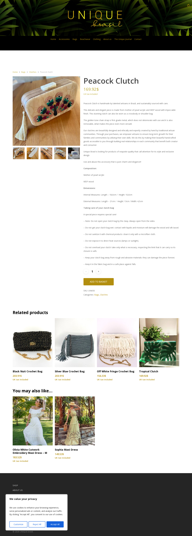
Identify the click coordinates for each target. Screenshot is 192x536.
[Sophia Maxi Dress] (75, 420)
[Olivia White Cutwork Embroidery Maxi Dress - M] (33, 420)
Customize (18, 524)
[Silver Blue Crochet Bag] (75, 342)
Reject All (37, 524)
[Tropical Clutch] (159, 342)
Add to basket (98, 281)
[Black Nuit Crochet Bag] (33, 342)
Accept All (55, 524)
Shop (15, 485)
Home (15, 72)
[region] (36, 512)
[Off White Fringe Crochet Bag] (117, 342)
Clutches (32, 72)
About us (18, 490)
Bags (23, 72)
